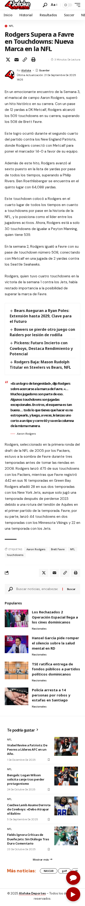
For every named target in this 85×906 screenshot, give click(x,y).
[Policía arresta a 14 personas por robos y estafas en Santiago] (16, 696)
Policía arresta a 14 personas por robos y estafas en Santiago (51, 695)
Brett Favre (57, 549)
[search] (45, 5)
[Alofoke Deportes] (17, 4)
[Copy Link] (24, 59)
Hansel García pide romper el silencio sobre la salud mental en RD (55, 642)
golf (64, 871)
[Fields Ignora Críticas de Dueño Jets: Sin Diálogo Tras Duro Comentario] (66, 835)
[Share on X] (8, 59)
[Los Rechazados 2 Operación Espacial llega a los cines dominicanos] (16, 618)
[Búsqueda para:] (37, 589)
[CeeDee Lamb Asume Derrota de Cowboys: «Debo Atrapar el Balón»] (66, 806)
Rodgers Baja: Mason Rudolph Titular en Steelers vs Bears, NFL (40, 364)
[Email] (16, 59)
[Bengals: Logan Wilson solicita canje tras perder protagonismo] (66, 776)
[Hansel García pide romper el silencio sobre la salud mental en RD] (16, 644)
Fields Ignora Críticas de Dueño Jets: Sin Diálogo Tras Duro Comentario (28, 839)
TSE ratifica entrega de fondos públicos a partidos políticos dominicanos (56, 669)
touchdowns (15, 555)
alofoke (26, 70)
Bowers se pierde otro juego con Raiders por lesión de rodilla (42, 332)
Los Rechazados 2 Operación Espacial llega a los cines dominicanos (55, 617)
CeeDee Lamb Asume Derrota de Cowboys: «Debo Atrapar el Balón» (29, 809)
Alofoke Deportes (32, 893)
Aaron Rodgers (35, 549)
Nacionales (39, 628)
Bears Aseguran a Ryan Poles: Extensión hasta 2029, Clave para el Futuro (41, 316)
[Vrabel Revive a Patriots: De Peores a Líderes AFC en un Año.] (66, 746)
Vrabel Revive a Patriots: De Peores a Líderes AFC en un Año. (27, 749)
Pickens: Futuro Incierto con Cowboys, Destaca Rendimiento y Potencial (41, 348)
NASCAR (49, 871)
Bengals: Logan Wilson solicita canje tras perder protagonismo (25, 779)
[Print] (33, 59)
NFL (11, 26)
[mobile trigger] (76, 5)
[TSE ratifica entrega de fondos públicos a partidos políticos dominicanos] (16, 670)
